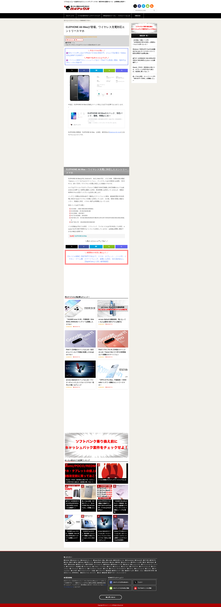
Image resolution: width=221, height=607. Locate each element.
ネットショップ (140, 568)
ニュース (79, 40)
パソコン (148, 568)
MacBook (106, 562)
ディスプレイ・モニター (95, 568)
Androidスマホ (84, 20)
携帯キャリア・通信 (118, 570)
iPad (76, 562)
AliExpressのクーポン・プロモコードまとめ (116, 15)
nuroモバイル (126, 562)
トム (73, 42)
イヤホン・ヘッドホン (100, 566)
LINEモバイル (89, 562)
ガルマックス (70, 15)
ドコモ (106, 568)
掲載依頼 (137, 15)
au (104, 560)
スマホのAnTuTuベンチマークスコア (89, 15)
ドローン (130, 568)
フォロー (140, 582)
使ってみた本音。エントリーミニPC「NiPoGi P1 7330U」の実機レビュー (144, 78)
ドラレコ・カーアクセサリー (118, 568)
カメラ (110, 566)
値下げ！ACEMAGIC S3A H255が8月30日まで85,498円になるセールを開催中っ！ (144, 60)
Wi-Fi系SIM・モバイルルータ (94, 564)
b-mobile (109, 560)
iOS (72, 562)
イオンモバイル (87, 566)
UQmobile (72, 564)
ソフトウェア (74, 568)
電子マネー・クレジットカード (117, 572)
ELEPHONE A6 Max (81, 236)
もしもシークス (136, 564)
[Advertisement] (96, 151)
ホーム (66, 20)
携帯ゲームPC (130, 570)
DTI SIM (146, 560)
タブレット (83, 568)
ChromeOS (139, 560)
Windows (107, 564)
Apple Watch (98, 560)
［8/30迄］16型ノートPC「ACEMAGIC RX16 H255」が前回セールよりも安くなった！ (144, 42)
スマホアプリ (134, 566)
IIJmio (66, 562)
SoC (145, 562)
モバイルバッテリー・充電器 (87, 570)
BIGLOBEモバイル (119, 560)
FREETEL (153, 560)
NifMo (118, 562)
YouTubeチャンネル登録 (144, 588)
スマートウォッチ (145, 566)
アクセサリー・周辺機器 (74, 566)
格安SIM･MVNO (150, 570)
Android (67, 560)
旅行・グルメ (140, 570)
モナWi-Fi (74, 570)
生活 (99, 572)
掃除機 (109, 570)
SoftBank (151, 562)
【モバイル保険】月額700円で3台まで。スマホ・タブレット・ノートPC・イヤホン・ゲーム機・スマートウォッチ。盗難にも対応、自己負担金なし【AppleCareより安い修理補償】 (96, 259)
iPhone (82, 562)
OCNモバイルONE (137, 562)
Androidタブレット (87, 560)
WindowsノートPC (117, 564)
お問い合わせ (111, 597)
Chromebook (130, 560)
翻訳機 (105, 572)
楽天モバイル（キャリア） (88, 572)
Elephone (70, 40)
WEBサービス (81, 564)
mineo (112, 562)
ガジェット (117, 566)
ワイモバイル (101, 570)
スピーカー (125, 566)
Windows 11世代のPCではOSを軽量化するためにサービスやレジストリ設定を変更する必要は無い (144, 51)
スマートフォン (74, 20)
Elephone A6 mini (114, 132)
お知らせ (126, 564)
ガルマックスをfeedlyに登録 (121, 588)
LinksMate (98, 562)
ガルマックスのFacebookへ (121, 582)
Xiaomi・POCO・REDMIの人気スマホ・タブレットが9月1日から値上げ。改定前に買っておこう (144, 69)
